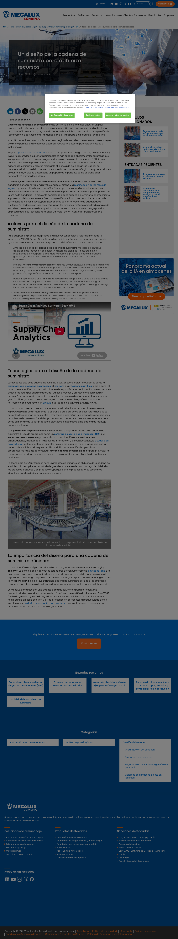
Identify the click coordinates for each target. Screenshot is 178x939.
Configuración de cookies (61, 115)
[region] (90, 108)
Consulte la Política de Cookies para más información (106, 107)
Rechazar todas (93, 115)
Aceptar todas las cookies (117, 115)
